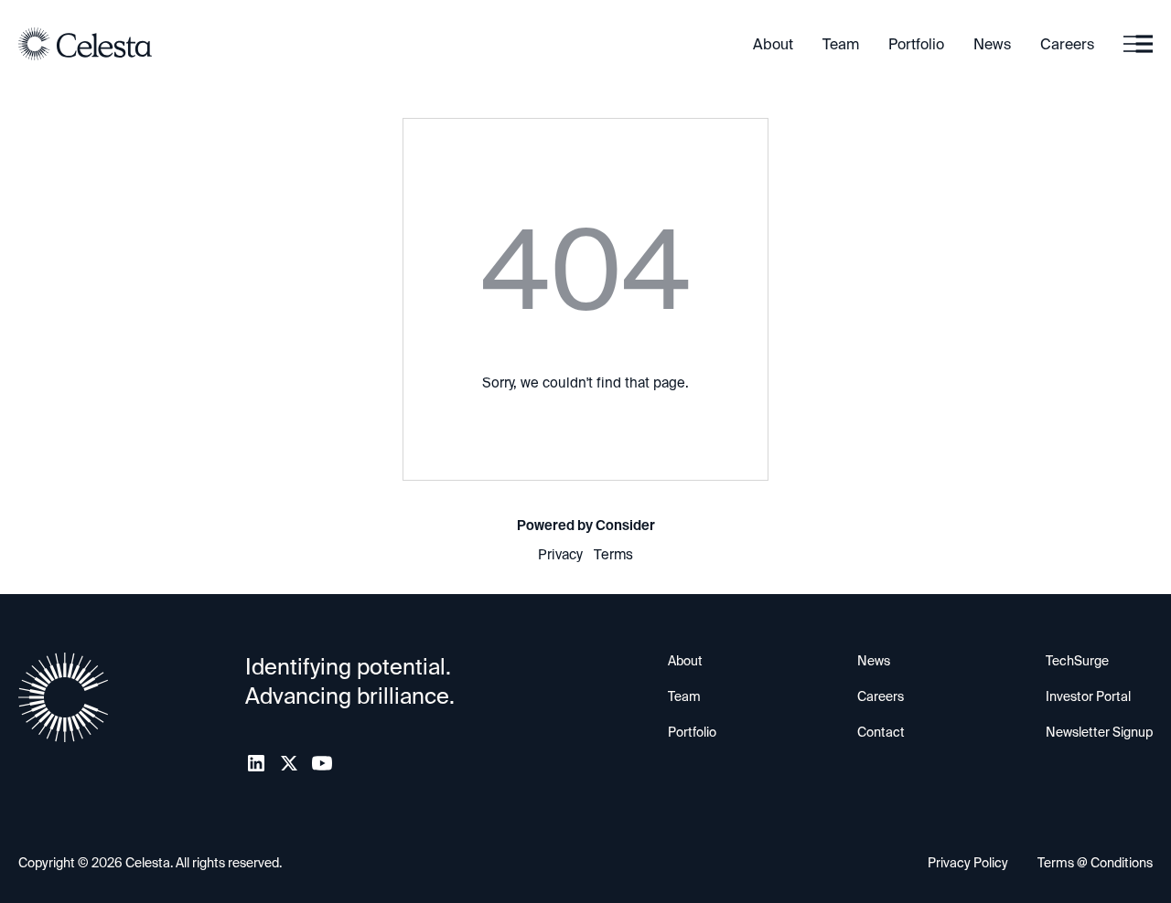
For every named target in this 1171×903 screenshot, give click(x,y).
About (773, 44)
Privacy (560, 555)
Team (840, 44)
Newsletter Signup (1099, 732)
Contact (881, 732)
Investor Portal (1088, 696)
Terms (613, 555)
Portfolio (916, 44)
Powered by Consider (586, 525)
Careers (1067, 44)
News (992, 44)
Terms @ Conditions (1095, 863)
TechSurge (1077, 661)
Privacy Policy (968, 863)
